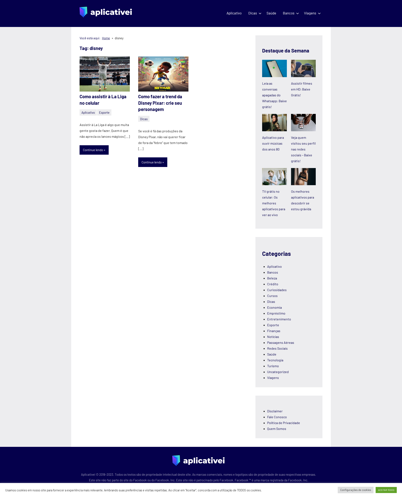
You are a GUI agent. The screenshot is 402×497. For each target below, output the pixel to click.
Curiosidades (277, 290)
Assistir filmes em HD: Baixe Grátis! (301, 89)
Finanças (273, 331)
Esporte (104, 112)
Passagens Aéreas (280, 342)
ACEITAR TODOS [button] (386, 490)
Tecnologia (275, 360)
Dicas (252, 13)
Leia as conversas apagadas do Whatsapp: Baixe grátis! (274, 95)
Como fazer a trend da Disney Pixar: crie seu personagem (160, 103)
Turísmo (273, 366)
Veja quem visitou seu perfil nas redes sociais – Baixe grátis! (303, 149)
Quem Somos (276, 429)
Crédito (272, 284)
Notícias (273, 337)
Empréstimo (276, 313)
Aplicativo (234, 13)
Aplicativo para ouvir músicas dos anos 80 (273, 143)
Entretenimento (279, 319)
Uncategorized (278, 372)
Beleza (272, 278)
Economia (274, 307)
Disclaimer (275, 411)
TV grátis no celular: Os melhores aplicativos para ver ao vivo (273, 203)
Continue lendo (93, 150)
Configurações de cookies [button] (355, 490)
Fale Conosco (277, 417)
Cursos (272, 296)
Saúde (271, 13)
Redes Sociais (277, 348)
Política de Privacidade (283, 423)
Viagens (310, 13)
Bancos (288, 13)
